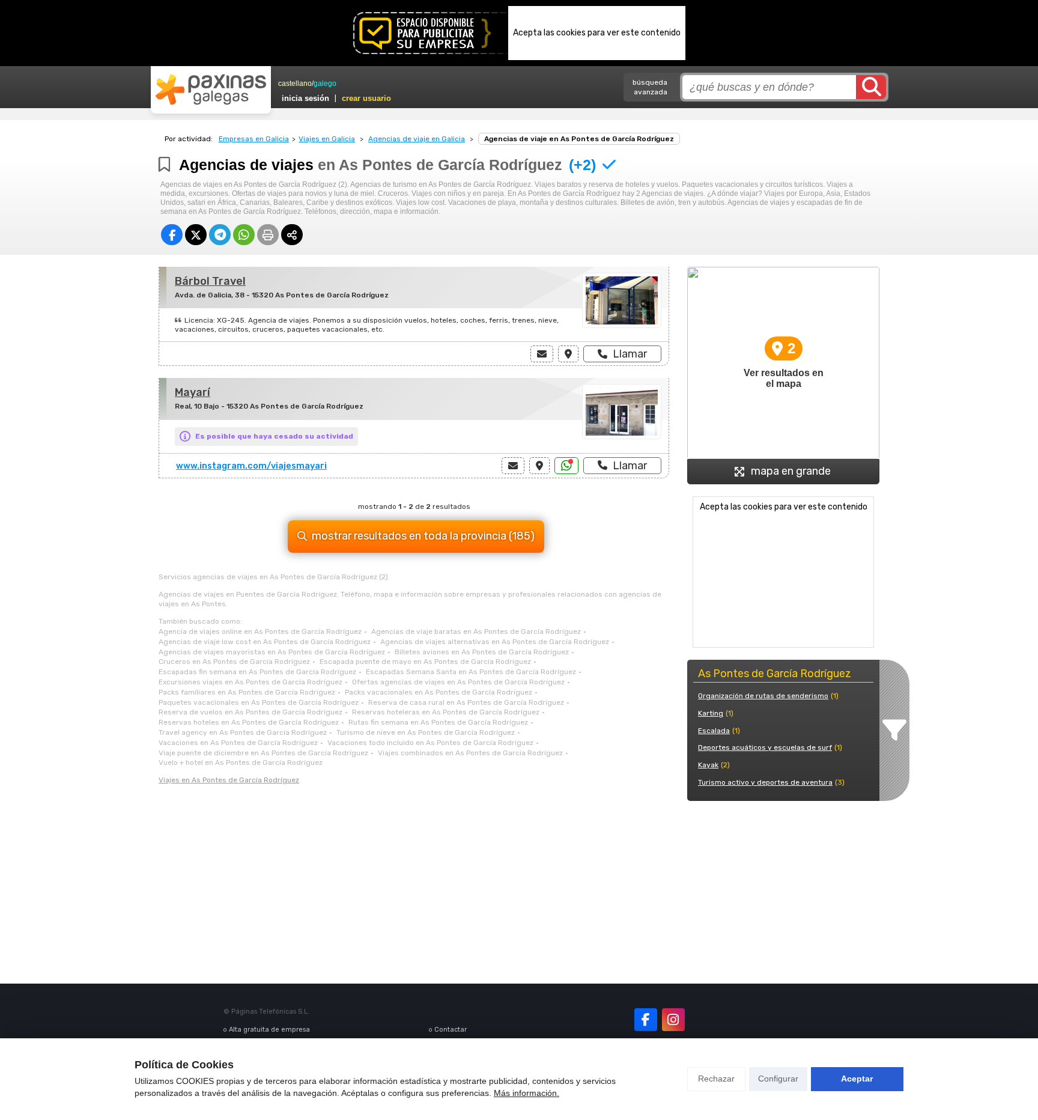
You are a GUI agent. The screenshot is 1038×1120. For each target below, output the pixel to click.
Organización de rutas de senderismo (763, 696)
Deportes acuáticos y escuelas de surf (765, 747)
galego (325, 83)
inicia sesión (305, 98)
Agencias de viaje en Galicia (416, 139)
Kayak (708, 765)
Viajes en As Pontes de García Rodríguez (229, 780)
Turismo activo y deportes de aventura (765, 782)
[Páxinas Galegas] (211, 89)
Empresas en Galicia (254, 139)
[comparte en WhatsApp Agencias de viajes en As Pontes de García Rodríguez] (244, 234)
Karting (710, 713)
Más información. (526, 1093)
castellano (295, 83)
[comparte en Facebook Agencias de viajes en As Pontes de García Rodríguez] (172, 234)
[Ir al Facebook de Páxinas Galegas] (645, 1019)
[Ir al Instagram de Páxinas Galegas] (673, 1019)
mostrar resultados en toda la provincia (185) (423, 536)
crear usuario (366, 98)
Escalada (714, 730)
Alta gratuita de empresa (269, 1029)
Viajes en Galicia (327, 139)
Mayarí (192, 392)
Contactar (450, 1029)
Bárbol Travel (210, 281)
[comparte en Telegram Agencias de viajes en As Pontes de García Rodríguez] (220, 234)
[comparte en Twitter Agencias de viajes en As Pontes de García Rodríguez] (196, 234)
